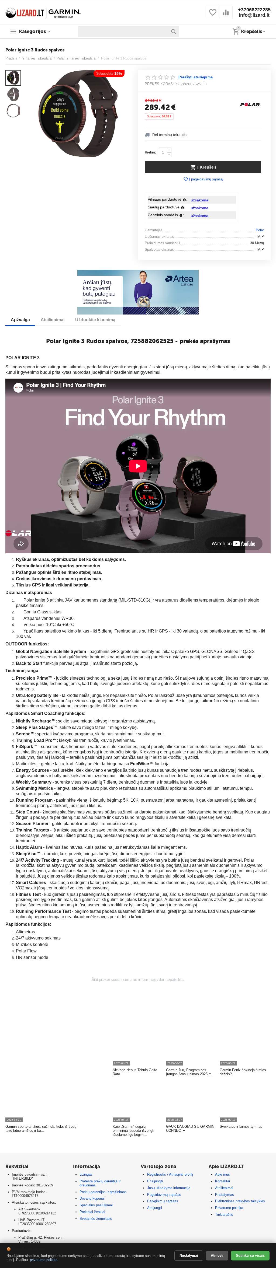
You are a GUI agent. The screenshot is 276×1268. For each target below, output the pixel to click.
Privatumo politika (229, 1208)
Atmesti (217, 1255)
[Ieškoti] (173, 31)
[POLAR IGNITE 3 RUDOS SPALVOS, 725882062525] (78, 113)
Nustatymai (189, 1255)
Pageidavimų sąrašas (164, 1195)
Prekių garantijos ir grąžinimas (103, 1192)
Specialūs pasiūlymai (96, 1205)
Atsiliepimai (224, 1188)
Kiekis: (150, 152)
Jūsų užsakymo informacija (168, 1188)
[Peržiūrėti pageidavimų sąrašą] (212, 15)
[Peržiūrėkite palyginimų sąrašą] (226, 15)
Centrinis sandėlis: (166, 215)
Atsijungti (154, 1208)
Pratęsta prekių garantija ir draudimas (100, 1183)
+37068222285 (254, 9)
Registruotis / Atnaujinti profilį (170, 1174)
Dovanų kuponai (92, 1198)
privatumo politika (43, 1260)
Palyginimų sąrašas (162, 1201)
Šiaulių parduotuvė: (166, 207)
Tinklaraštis (224, 1215)
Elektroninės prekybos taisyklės (240, 1201)
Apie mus (222, 1174)
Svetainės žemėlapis (96, 1219)
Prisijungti (155, 1181)
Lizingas (86, 1174)
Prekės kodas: (159, 84)
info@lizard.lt (254, 15)
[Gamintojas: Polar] (250, 104)
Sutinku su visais (250, 1255)
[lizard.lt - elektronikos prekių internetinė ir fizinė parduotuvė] (43, 12)
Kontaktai (222, 1181)
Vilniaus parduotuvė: (167, 199)
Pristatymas (224, 1195)
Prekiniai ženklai (92, 1212)
